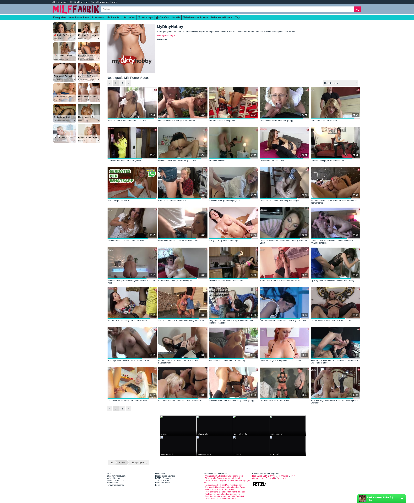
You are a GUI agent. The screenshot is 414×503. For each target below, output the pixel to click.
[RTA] (259, 486)
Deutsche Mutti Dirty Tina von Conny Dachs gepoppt (232, 400)
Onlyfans (164, 17)
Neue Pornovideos (78, 17)
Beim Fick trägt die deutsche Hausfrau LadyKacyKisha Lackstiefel (334, 401)
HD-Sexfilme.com (79, 2)
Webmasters (112, 483)
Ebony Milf (270, 478)
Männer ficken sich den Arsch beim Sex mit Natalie (282, 280)
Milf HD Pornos (59, 2)
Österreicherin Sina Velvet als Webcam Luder (178, 241)
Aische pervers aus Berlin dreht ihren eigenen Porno (181, 320)
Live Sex (115, 17)
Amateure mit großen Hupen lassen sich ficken (280, 360)
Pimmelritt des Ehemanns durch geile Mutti (177, 161)
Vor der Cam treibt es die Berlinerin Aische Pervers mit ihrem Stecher (334, 202)
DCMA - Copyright (163, 478)
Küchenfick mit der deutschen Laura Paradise (127, 400)
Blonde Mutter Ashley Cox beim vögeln (175, 280)
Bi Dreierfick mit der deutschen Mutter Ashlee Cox (180, 400)
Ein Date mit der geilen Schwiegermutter (222, 494)
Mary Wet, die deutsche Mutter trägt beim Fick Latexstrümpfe (178, 361)
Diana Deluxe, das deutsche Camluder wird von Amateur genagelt (332, 242)
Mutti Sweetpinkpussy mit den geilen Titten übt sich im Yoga (131, 281)
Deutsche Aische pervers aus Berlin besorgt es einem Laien (283, 242)
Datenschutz (160, 474)
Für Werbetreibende (115, 485)
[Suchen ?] (357, 9)
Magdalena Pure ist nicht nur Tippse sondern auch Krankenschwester (231, 321)
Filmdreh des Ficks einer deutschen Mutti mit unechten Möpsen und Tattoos (334, 361)
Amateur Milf (282, 478)
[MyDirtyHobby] (131, 72)
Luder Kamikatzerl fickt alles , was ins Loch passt (332, 320)
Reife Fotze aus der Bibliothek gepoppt (277, 121)
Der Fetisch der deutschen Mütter (274, 400)
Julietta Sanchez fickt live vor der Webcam (126, 241)
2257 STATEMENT (163, 480)
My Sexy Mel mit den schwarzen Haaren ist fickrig (332, 280)
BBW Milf (272, 476)
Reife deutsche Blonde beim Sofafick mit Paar (225, 492)
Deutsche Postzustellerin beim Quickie (124, 161)
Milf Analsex (283, 476)
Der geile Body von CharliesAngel (224, 241)
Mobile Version (113, 478)
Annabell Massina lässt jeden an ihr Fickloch (127, 320)
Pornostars (98, 17)
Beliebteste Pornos (222, 17)
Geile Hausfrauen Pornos (104, 2)
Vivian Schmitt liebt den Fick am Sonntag (227, 360)
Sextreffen (129, 17)
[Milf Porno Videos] (76, 13)
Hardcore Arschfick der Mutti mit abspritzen (223, 485)
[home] (111, 462)
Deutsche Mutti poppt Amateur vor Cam (328, 161)
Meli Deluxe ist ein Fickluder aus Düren (226, 280)
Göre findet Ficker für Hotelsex (324, 121)
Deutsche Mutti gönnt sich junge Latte (225, 201)
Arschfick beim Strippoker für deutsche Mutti (127, 121)
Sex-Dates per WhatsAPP (119, 201)
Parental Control (162, 483)
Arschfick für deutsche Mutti (272, 161)
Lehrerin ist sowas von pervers (222, 121)
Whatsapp (147, 17)
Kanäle (176, 17)
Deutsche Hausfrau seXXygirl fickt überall (176, 121)
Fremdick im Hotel (217, 161)
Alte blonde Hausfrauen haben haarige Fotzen (225, 487)
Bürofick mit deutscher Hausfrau (172, 201)
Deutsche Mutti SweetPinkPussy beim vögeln (280, 201)
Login (157, 485)
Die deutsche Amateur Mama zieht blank (222, 478)
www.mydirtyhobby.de (166, 35)
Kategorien (59, 17)
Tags (238, 17)
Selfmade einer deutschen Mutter (219, 489)
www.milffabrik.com (115, 480)
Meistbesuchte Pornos (195, 17)
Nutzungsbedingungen (165, 476)
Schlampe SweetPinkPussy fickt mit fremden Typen (130, 360)
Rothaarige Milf (259, 476)
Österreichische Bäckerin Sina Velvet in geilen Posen (283, 320)
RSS (109, 474)
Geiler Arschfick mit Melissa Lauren (220, 498)
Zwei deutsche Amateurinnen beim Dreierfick (224, 496)
